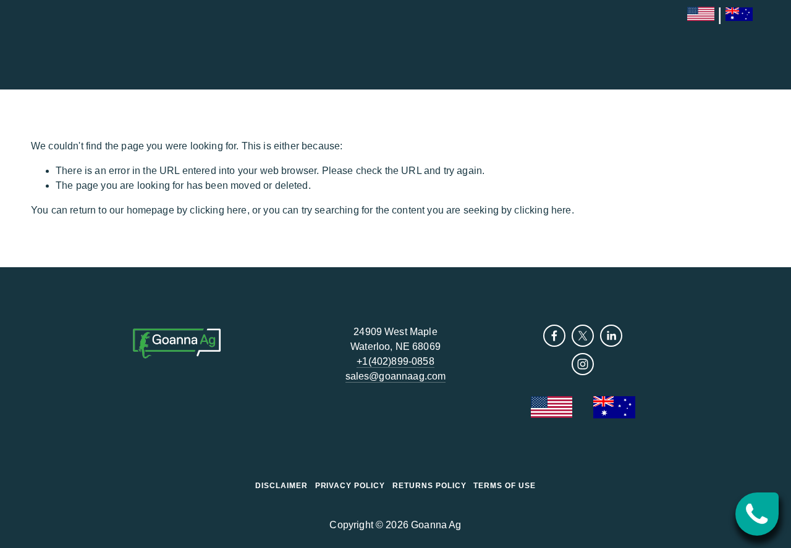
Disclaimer (281, 485)
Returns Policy (429, 485)
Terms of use (504, 485)
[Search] (35, 44)
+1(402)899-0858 (395, 361)
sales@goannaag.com (395, 376)
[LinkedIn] (611, 336)
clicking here (218, 210)
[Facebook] (554, 336)
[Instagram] (583, 364)
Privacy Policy (350, 485)
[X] (583, 336)
